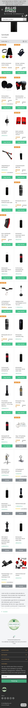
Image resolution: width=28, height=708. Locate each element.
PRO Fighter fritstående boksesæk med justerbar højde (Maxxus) (6, 540)
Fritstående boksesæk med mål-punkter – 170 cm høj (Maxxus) (7, 403)
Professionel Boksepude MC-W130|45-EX (20, 269)
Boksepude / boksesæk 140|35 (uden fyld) (6, 505)
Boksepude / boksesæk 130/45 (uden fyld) (20, 235)
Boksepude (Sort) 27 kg (21, 201)
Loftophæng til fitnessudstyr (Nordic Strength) (6, 303)
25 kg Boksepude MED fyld (20, 166)
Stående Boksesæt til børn (20, 574)
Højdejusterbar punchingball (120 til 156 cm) (21, 303)
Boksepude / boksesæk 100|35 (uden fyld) (20, 538)
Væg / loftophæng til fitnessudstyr (20, 436)
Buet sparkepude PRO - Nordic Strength (6, 235)
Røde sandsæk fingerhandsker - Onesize (20, 132)
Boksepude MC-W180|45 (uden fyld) (7, 201)
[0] (25, 16)
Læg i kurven (7, 72)
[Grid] (23, 41)
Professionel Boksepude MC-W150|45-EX (6, 369)
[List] (26, 41)
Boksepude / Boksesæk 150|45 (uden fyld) (20, 369)
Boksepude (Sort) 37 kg (7, 335)
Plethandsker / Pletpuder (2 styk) (6, 96)
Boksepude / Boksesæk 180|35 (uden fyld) (6, 269)
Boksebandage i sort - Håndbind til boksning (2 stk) (7, 575)
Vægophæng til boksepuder (6, 166)
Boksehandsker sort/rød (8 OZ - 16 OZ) (20, 97)
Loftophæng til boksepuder (20, 470)
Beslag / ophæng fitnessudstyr (20, 64)
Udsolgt (21, 446)
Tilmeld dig (14, 681)
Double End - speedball (5, 132)
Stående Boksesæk (20, 503)
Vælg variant (21, 107)
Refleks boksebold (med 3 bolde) (6, 64)
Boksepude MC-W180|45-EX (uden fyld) (6, 437)
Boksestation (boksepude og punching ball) (5, 471)
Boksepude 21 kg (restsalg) (20, 401)
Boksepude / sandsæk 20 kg (19, 335)
